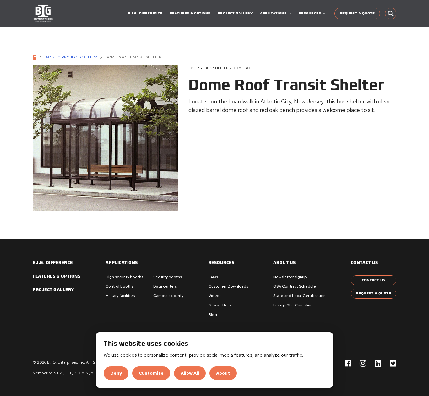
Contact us (364, 262)
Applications (122, 262)
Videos (215, 295)
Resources (222, 262)
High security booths (124, 276)
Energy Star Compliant (293, 305)
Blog (213, 314)
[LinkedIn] (378, 363)
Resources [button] (310, 13)
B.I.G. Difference (145, 13)
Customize (151, 373)
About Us (284, 262)
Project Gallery (235, 13)
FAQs (213, 276)
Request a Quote (357, 13)
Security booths (167, 276)
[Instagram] (363, 363)
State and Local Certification (299, 295)
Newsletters (220, 305)
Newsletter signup (290, 276)
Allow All (190, 373)
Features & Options (190, 13)
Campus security (168, 295)
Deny (116, 373)
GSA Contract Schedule (294, 286)
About (223, 373)
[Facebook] (348, 363)
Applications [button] (273, 13)
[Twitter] (393, 363)
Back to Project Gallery (71, 57)
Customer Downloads (228, 286)
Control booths (119, 286)
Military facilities (120, 295)
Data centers (165, 286)
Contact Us (373, 280)
